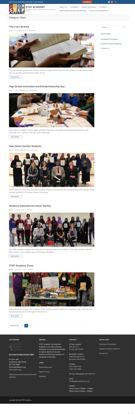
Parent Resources (45, 367)
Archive (33, 30)
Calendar (42, 376)
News (30, 210)
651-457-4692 (76, 369)
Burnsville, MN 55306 (77, 359)
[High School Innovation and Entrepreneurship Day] (51, 110)
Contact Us (105, 48)
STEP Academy (35, 7)
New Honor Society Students (25, 146)
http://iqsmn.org (15, 370)
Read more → (15, 77)
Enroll (88, 2)
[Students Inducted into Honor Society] (51, 230)
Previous (14, 326)
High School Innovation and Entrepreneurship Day (37, 86)
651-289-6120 (76, 367)
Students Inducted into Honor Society (30, 205)
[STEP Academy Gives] (51, 289)
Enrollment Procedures (109, 39)
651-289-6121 (90, 374)
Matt (12, 30)
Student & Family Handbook (111, 44)
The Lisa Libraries (19, 26)
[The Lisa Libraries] (51, 50)
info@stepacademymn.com (79, 381)
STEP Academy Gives (21, 265)
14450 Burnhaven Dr (76, 357)
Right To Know (44, 372)
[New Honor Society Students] (51, 170)
